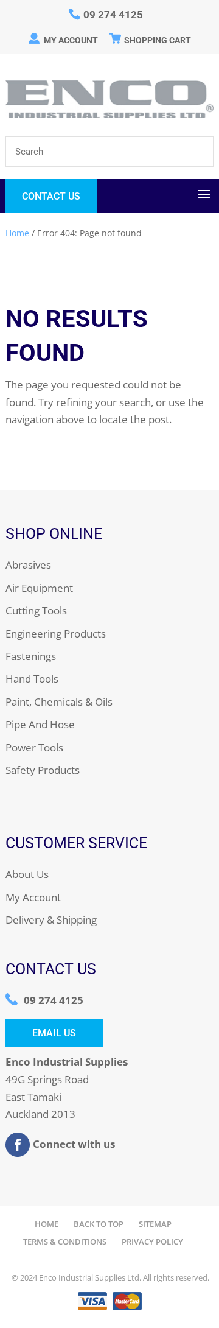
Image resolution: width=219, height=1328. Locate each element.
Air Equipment (39, 588)
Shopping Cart (157, 40)
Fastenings (30, 656)
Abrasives (28, 565)
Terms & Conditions (64, 1241)
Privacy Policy (152, 1241)
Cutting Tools (36, 610)
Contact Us (51, 196)
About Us (27, 874)
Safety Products (42, 770)
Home (17, 233)
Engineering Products (55, 634)
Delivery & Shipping (51, 920)
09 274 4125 (53, 1000)
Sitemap (155, 1223)
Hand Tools (31, 679)
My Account (71, 40)
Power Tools (34, 747)
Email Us (54, 1033)
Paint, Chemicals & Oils (59, 702)
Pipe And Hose (40, 724)
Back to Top (98, 1223)
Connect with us (74, 1144)
